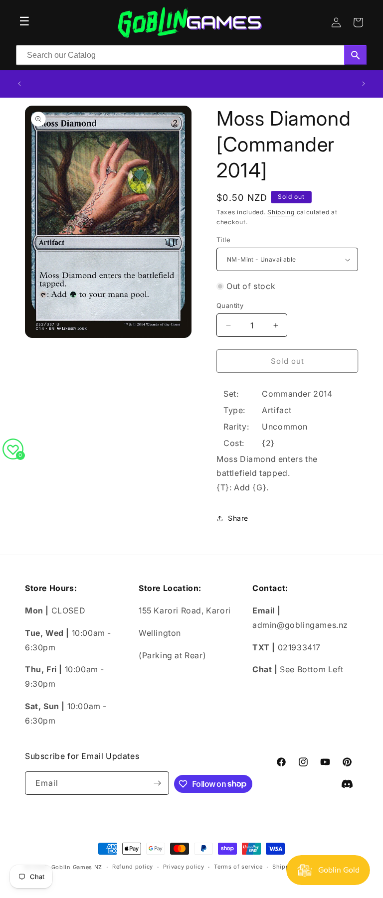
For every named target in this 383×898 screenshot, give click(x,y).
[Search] (355, 55)
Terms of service (238, 866)
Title (223, 240)
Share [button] (238, 518)
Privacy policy (183, 866)
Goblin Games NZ (77, 867)
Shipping (281, 212)
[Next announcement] (364, 84)
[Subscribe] (158, 783)
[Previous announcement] (19, 84)
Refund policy (132, 866)
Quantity (229, 305)
